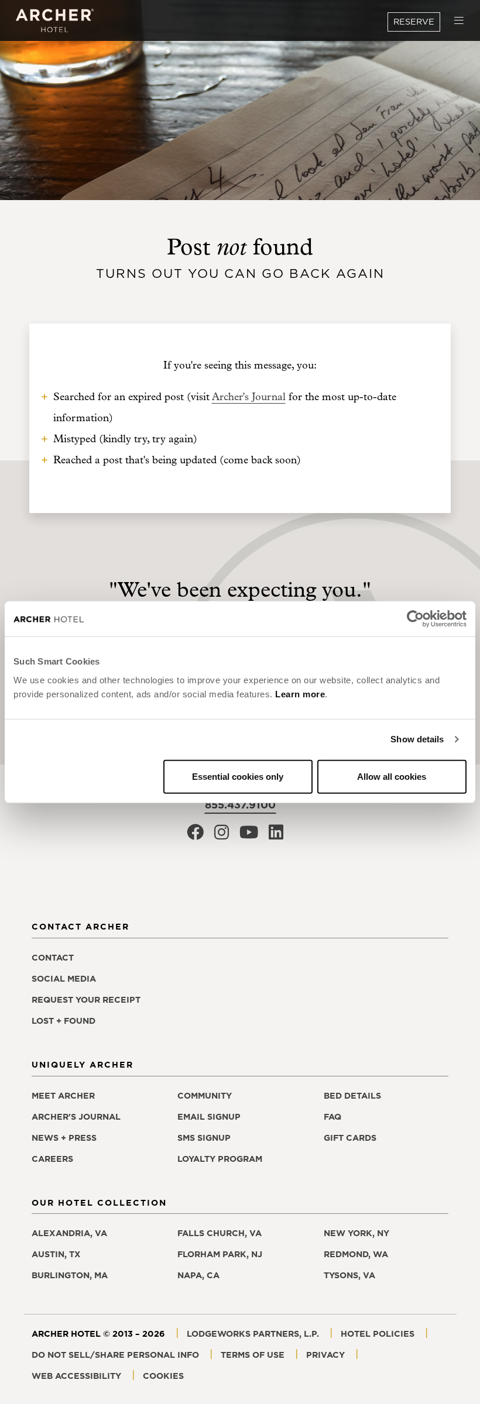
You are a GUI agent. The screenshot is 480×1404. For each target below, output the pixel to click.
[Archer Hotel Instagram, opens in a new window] (221, 836)
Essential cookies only (237, 776)
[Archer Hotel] (55, 21)
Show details (417, 739)
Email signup (209, 1117)
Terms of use (252, 1355)
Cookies (163, 1376)
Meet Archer (63, 1096)
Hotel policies (377, 1334)
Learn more (300, 693)
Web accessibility (76, 1376)
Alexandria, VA (69, 1233)
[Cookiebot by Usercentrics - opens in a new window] (415, 619)
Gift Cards (350, 1138)
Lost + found (63, 1021)
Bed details (352, 1096)
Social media (64, 979)
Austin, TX (56, 1254)
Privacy (325, 1355)
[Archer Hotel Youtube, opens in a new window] (248, 836)
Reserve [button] (413, 21)
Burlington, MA (70, 1275)
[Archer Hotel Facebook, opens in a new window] (195, 836)
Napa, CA (198, 1275)
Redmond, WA (356, 1254)
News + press (64, 1138)
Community (204, 1096)
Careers (52, 1159)
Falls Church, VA (219, 1233)
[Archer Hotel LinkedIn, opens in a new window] (276, 836)
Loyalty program (219, 1159)
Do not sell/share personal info (115, 1355)
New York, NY (356, 1233)
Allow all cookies (391, 776)
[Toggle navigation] (459, 21)
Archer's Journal (249, 397)
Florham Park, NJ (219, 1254)
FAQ (332, 1117)
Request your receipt (86, 1000)
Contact (53, 957)
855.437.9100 (240, 804)
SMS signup (204, 1138)
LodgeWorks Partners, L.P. (253, 1334)
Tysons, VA (349, 1275)
